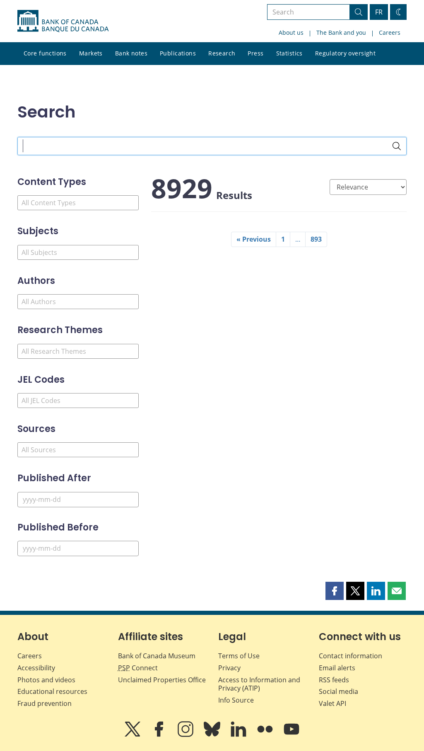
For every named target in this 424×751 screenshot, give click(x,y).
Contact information (350, 655)
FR (379, 12)
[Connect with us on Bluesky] (213, 734)
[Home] (62, 21)
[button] (334, 591)
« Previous (253, 239)
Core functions (45, 53)
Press (255, 53)
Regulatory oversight (345, 53)
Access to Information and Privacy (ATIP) (259, 684)
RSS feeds (334, 679)
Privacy (229, 667)
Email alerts (337, 667)
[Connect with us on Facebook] (160, 734)
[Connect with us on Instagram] (186, 734)
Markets (91, 53)
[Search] (396, 146)
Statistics (289, 53)
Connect (138, 667)
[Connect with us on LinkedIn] (239, 734)
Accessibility (36, 667)
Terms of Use (239, 655)
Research (221, 53)
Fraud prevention (44, 703)
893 (316, 239)
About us (291, 32)
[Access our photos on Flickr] (266, 734)
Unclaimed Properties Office (162, 679)
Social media (338, 691)
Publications (178, 53)
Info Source (236, 700)
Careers (389, 32)
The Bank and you (341, 32)
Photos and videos (46, 679)
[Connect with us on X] (133, 734)
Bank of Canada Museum (156, 655)
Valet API (332, 703)
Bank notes (131, 53)
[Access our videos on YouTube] (291, 734)
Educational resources (52, 691)
